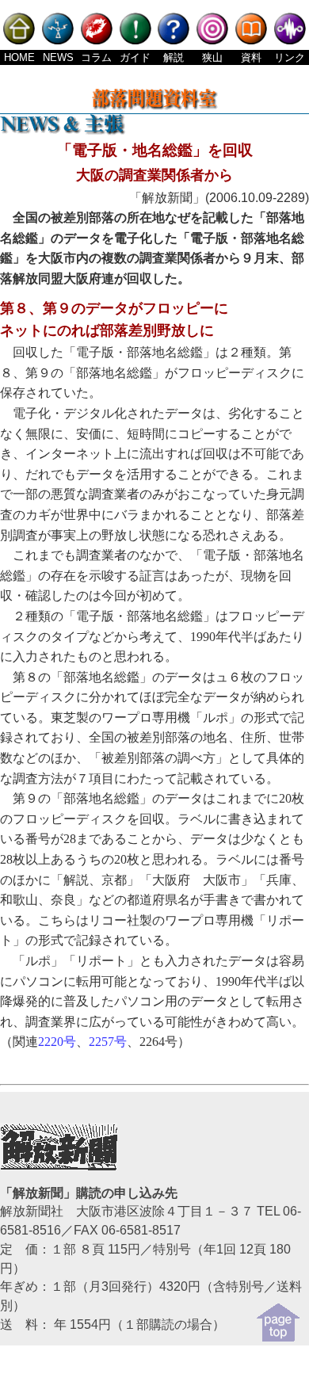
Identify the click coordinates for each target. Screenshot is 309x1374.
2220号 (57, 1041)
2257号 (108, 1041)
